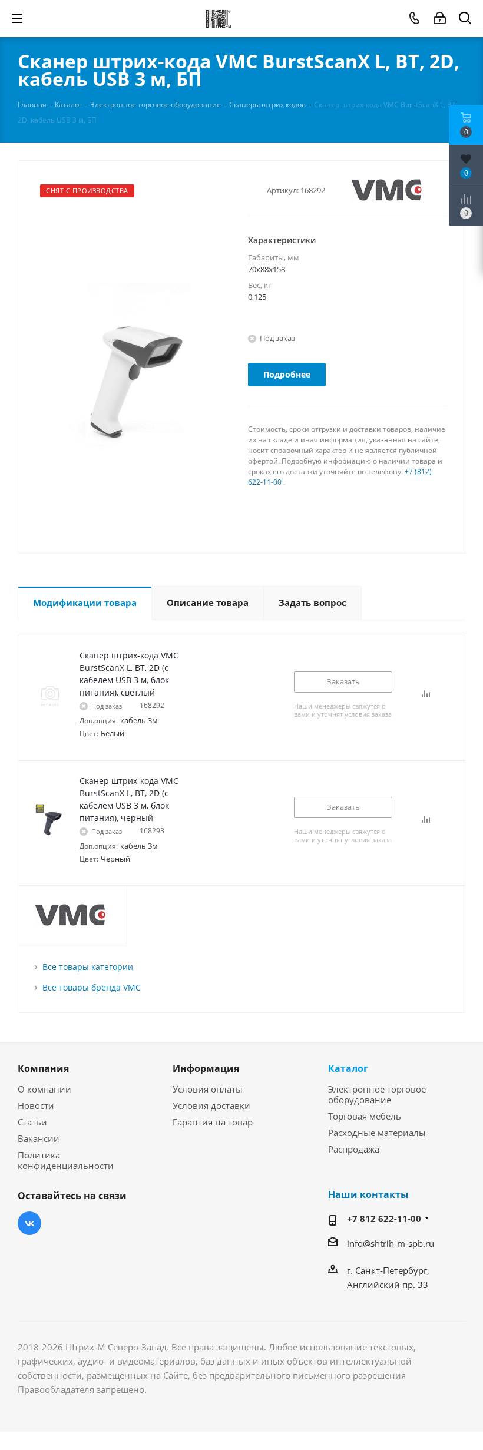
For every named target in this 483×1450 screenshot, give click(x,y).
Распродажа (353, 1149)
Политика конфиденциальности (66, 1160)
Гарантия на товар (213, 1122)
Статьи (32, 1122)
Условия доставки (211, 1105)
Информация (206, 1068)
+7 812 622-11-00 (384, 1218)
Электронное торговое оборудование (377, 1094)
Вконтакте (29, 1223)
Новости (36, 1105)
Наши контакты (368, 1194)
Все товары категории (87, 966)
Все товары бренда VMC (91, 987)
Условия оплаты (208, 1089)
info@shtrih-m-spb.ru (390, 1243)
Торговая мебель (364, 1116)
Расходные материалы (377, 1132)
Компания (43, 1068)
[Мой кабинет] (440, 18)
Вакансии (38, 1138)
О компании (44, 1089)
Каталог (348, 1068)
